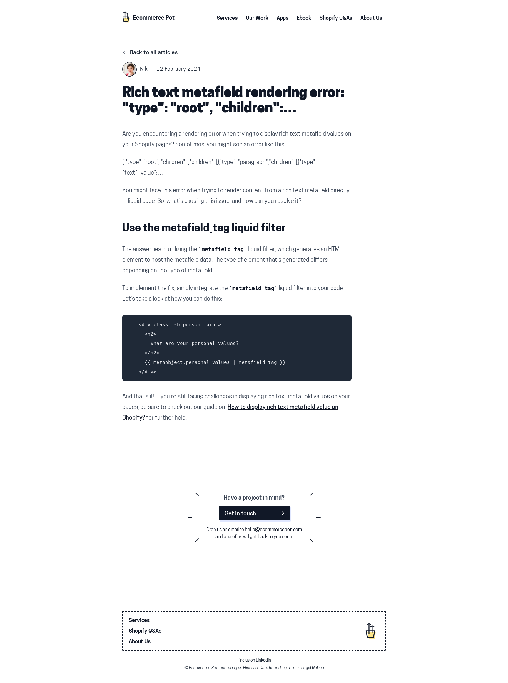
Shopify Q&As (145, 631)
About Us (140, 642)
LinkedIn (263, 660)
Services (139, 621)
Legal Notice (312, 668)
